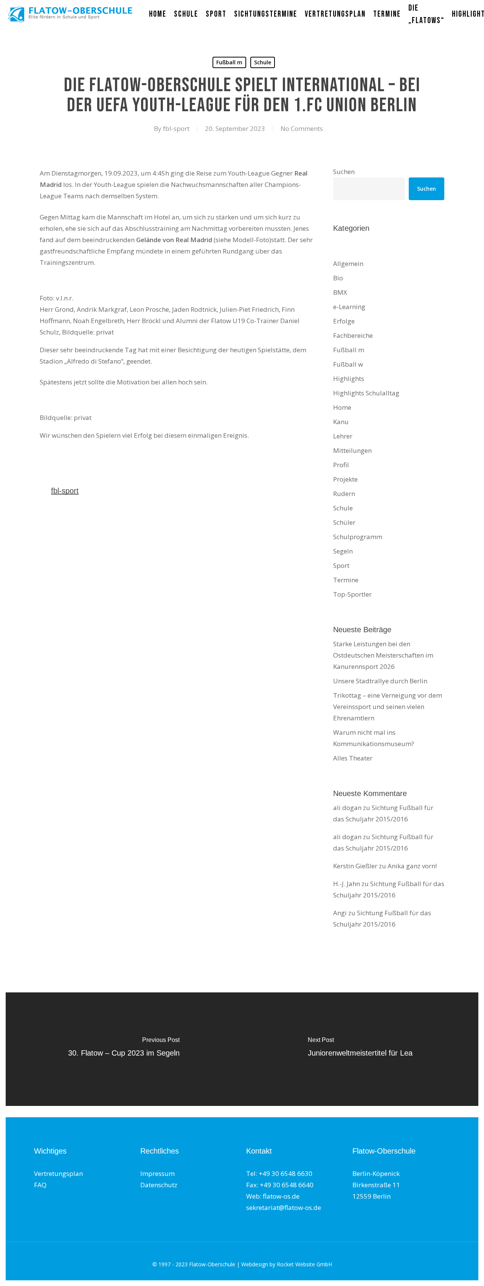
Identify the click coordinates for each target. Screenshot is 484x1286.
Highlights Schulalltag (366, 393)
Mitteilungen (352, 450)
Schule (262, 62)
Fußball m (229, 62)
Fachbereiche (353, 335)
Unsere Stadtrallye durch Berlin (380, 680)
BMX (340, 292)
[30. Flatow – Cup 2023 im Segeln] (124, 1049)
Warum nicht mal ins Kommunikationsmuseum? (373, 738)
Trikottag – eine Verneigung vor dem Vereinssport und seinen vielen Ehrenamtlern (387, 706)
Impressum (157, 1173)
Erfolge (344, 321)
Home (342, 407)
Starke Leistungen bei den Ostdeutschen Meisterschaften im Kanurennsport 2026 (383, 655)
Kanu (341, 421)
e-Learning (349, 306)
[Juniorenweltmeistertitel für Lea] (360, 1049)
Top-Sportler (352, 594)
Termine (345, 579)
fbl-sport (176, 128)
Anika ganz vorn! (412, 865)
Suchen (344, 171)
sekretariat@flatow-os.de (283, 1207)
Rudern (344, 493)
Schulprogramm (357, 536)
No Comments (302, 128)
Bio (338, 278)
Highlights (348, 378)
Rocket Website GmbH (304, 1264)
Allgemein (348, 263)
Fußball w (348, 364)
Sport (341, 565)
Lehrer (342, 436)
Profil (341, 464)
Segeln (343, 551)
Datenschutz (158, 1184)
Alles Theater (352, 758)
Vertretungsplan (58, 1173)
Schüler (344, 522)
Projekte (345, 479)
